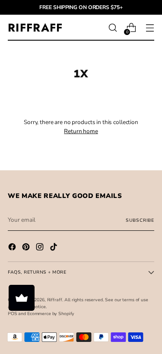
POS (12, 313)
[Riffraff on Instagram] (40, 248)
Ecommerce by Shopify (50, 313)
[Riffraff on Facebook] (13, 248)
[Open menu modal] (150, 28)
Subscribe (140, 220)
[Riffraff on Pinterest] (27, 248)
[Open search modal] (112, 28)
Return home (81, 131)
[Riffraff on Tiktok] (54, 248)
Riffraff (54, 300)
